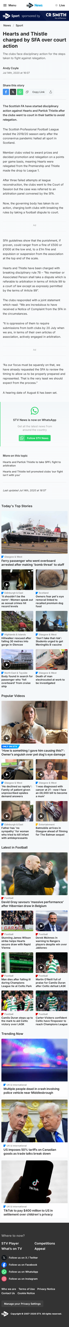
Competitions (44, 1243)
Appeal (39, 1248)
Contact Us (8, 1293)
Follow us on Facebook (23, 1264)
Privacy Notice (46, 1288)
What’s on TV (11, 1248)
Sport (19, 25)
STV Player (10, 1243)
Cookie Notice (26, 1293)
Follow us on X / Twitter (23, 1257)
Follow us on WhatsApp (23, 1271)
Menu (12, 5)
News (7, 25)
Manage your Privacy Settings (22, 1303)
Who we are (8, 1288)
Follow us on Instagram (23, 1278)
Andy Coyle (11, 68)
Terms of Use (27, 1288)
